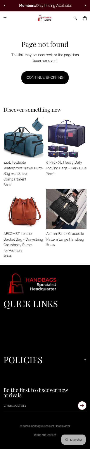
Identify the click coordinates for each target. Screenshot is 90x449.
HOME (8, 313)
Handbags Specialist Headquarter (49, 426)
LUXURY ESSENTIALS (19, 318)
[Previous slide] (5, 6)
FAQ (6, 343)
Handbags (10, 328)
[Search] (75, 18)
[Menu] (5, 18)
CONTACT (10, 348)
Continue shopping (45, 77)
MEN (6, 333)
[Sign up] (82, 405)
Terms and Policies (45, 434)
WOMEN (9, 323)
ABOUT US (11, 338)
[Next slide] (85, 6)
